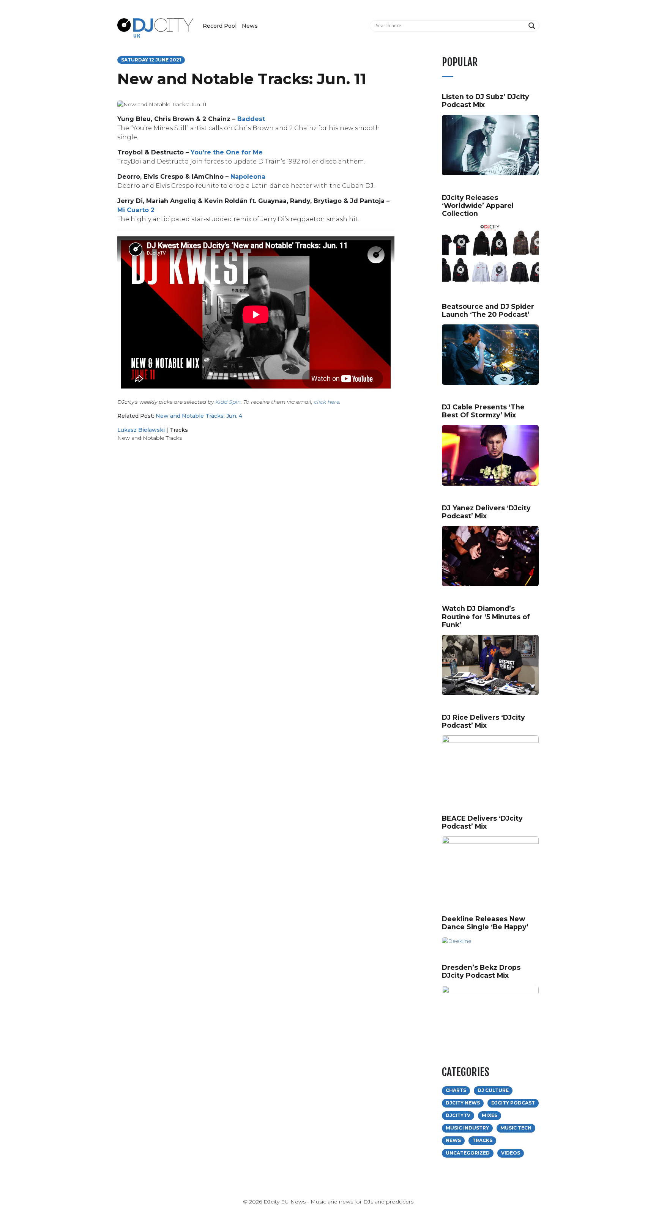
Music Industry (467, 1128)
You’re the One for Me (227, 152)
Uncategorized (468, 1153)
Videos (510, 1153)
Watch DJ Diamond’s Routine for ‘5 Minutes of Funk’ (486, 616)
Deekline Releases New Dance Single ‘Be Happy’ (485, 923)
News (250, 25)
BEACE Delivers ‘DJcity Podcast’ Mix (482, 822)
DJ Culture (493, 1090)
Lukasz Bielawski (141, 429)
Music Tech (515, 1128)
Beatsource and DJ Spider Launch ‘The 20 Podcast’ (488, 310)
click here (326, 401)
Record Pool (220, 25)
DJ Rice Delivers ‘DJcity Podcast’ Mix (483, 721)
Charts (456, 1090)
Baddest (251, 119)
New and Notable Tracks (149, 437)
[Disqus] (255, 555)
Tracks (179, 429)
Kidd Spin (228, 401)
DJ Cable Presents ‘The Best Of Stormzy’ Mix (483, 411)
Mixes (489, 1115)
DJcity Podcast (513, 1103)
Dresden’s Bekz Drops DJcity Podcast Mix (481, 971)
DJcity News (463, 1103)
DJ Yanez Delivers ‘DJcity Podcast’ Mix (486, 512)
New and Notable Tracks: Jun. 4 (199, 415)
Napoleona (247, 176)
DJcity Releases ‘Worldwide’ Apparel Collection (478, 205)
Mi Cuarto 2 (136, 210)
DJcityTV (458, 1115)
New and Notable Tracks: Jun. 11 (241, 78)
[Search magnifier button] (533, 25)
